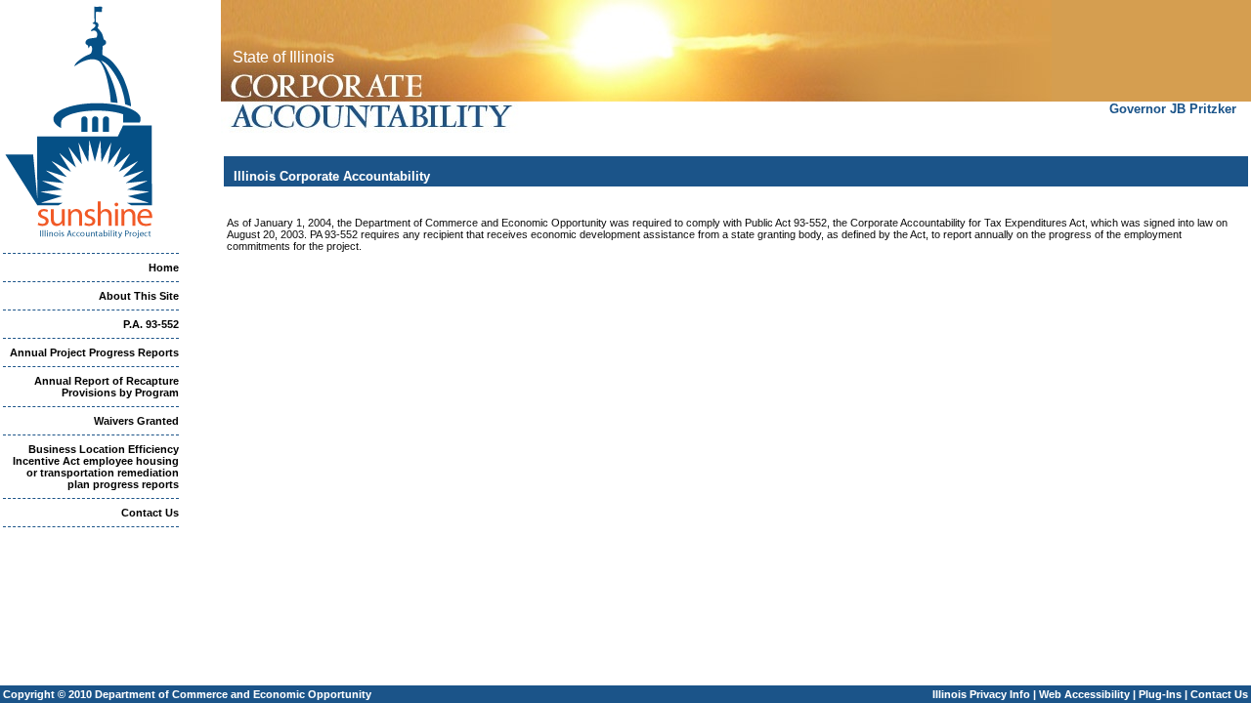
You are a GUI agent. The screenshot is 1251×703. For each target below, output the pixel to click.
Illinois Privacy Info (981, 694)
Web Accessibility (1084, 694)
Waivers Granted (136, 421)
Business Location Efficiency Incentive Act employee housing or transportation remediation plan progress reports (96, 466)
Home (164, 267)
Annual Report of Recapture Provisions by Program (106, 386)
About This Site (139, 296)
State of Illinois (283, 57)
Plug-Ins (1160, 694)
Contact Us (150, 512)
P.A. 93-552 (151, 324)
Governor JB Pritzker (1172, 109)
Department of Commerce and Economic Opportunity (233, 694)
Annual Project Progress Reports (94, 352)
